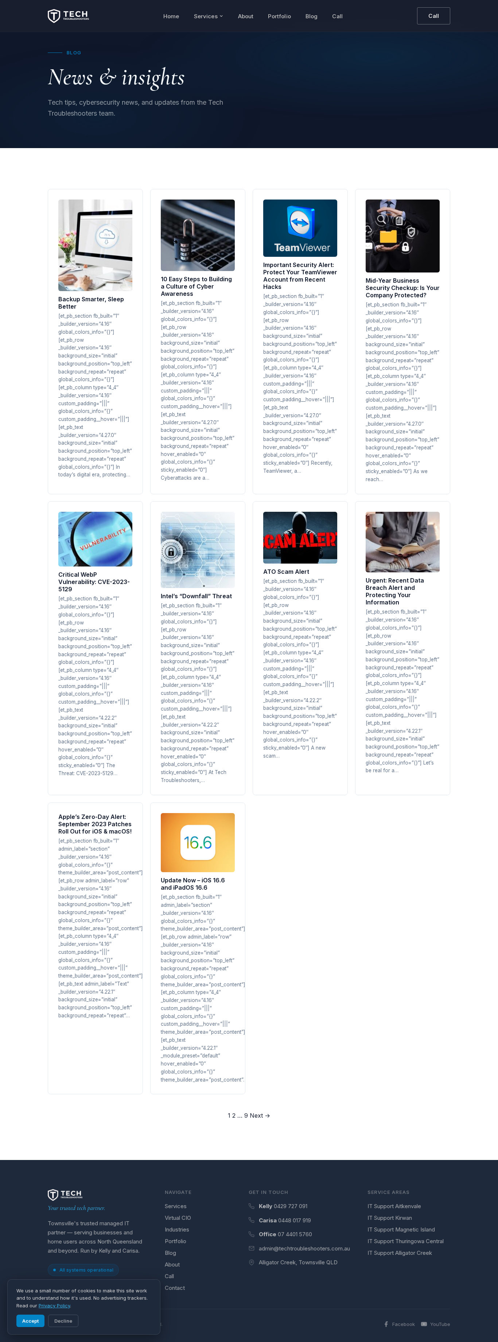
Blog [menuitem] (312, 16)
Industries (177, 1229)
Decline (63, 1321)
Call (433, 15)
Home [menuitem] (171, 16)
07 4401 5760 (295, 1234)
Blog (170, 1252)
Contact (175, 1287)
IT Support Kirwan (389, 1217)
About (172, 1264)
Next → (260, 1115)
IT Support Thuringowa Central (405, 1241)
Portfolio (175, 1241)
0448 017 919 (294, 1220)
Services (176, 1206)
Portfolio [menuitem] (279, 16)
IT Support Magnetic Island (401, 1229)
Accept (30, 1321)
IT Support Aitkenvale (394, 1206)
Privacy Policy (54, 1305)
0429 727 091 (290, 1206)
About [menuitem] (246, 16)
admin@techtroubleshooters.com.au (304, 1248)
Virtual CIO (178, 1217)
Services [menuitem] (206, 16)
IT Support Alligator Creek (399, 1252)
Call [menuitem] (337, 16)
